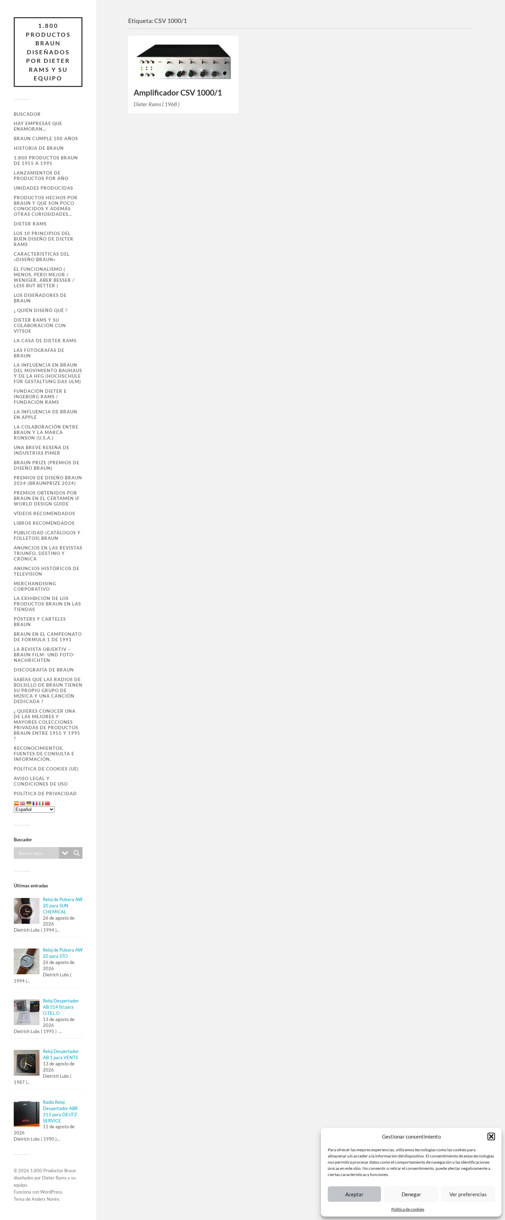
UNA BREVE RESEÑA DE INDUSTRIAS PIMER (41, 450)
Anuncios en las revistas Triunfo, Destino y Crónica (48, 553)
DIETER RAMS (30, 223)
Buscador (27, 114)
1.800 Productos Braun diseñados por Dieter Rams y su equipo (48, 52)
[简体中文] (48, 803)
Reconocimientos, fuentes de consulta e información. (44, 753)
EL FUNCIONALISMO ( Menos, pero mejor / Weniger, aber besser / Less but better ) (44, 277)
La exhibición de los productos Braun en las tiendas (47, 604)
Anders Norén (45, 1199)
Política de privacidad (45, 793)
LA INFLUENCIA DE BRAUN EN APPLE (45, 414)
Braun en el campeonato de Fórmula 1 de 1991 (48, 636)
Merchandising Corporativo (35, 586)
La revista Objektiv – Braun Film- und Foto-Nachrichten (44, 654)
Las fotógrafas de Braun (39, 352)
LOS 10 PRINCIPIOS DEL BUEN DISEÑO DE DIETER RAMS (44, 239)
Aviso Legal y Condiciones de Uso (41, 781)
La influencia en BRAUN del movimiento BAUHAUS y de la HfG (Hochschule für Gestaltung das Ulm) (48, 373)
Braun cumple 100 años (46, 138)
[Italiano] (41, 803)
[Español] (17, 803)
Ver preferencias (468, 1194)
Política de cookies (407, 1209)
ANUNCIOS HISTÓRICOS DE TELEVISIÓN (46, 571)
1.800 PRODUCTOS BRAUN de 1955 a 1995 (46, 160)
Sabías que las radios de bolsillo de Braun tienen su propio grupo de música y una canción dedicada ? (48, 690)
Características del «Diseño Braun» (42, 256)
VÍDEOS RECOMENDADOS (44, 513)
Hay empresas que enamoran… (38, 126)
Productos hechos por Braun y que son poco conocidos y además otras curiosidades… (46, 206)
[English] (23, 803)
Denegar (411, 1194)
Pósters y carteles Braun (40, 621)
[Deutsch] (29, 803)
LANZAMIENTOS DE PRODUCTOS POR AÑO (41, 175)
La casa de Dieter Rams (45, 340)
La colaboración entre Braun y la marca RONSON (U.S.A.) (46, 432)
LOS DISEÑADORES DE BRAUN (40, 297)
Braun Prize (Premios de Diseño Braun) (46, 465)
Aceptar (354, 1194)
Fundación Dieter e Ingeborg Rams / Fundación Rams (40, 396)
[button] (491, 1136)
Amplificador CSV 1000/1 (178, 92)
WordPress (51, 1192)
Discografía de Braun (44, 670)
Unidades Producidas (43, 188)
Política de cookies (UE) (46, 769)
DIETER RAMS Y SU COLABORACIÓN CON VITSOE (40, 325)
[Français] (35, 803)
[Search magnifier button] (76, 853)
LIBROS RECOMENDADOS (44, 523)
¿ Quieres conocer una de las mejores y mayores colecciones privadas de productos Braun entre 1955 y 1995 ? (47, 724)
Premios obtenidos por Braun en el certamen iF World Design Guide (47, 498)
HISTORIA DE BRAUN (39, 148)
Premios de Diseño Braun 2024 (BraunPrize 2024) (48, 480)
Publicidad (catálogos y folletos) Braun (47, 535)
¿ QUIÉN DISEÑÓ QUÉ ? (40, 310)
